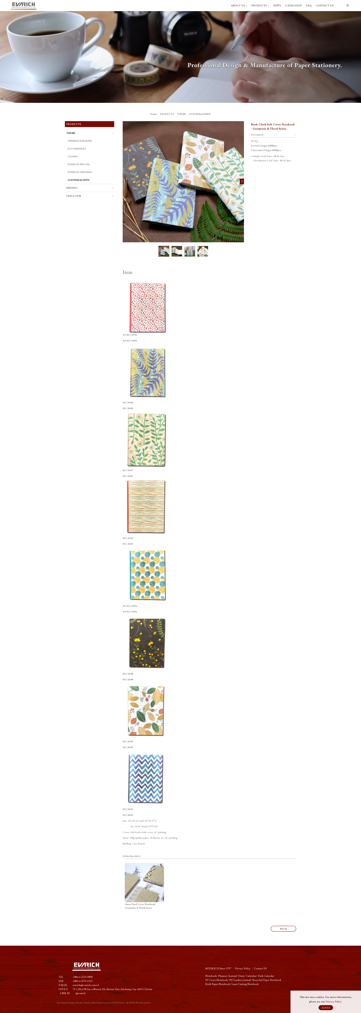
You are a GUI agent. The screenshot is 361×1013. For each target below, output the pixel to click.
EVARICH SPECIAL (79, 164)
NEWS (277, 5)
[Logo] (23, 5)
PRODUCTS (259, 5)
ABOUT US (238, 5)
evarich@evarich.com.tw (86, 985)
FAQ (309, 5)
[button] (347, 6)
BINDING (72, 187)
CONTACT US (325, 5)
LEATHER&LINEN (200, 114)
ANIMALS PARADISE (80, 140)
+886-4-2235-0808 (83, 976)
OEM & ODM (73, 195)
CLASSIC (73, 156)
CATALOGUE (293, 5)
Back (283, 928)
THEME (181, 114)
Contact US (260, 968)
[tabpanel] (180, 57)
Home (153, 114)
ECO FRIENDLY (77, 148)
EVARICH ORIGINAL (80, 172)
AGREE (326, 1007)
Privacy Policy (334, 1001)
